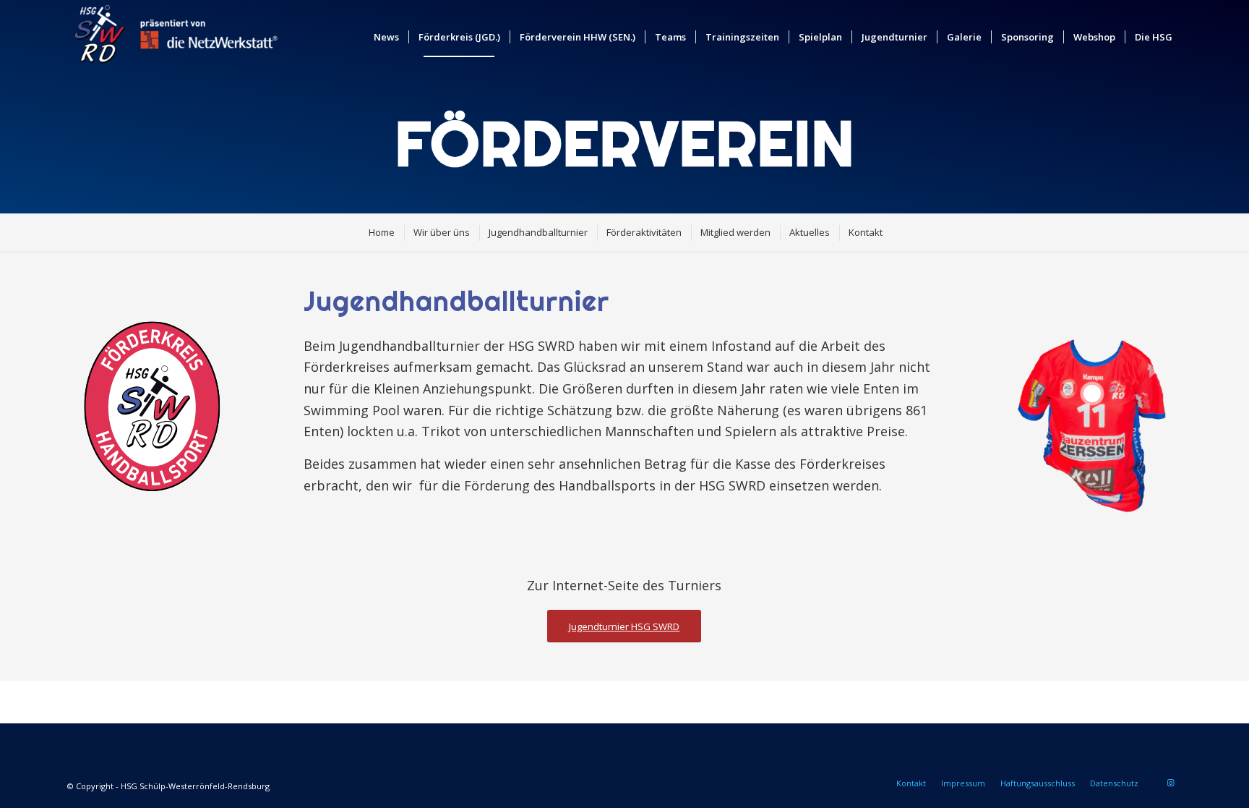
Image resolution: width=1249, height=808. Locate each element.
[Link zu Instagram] (1171, 783)
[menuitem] (386, 37)
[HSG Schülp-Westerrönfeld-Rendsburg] (175, 37)
